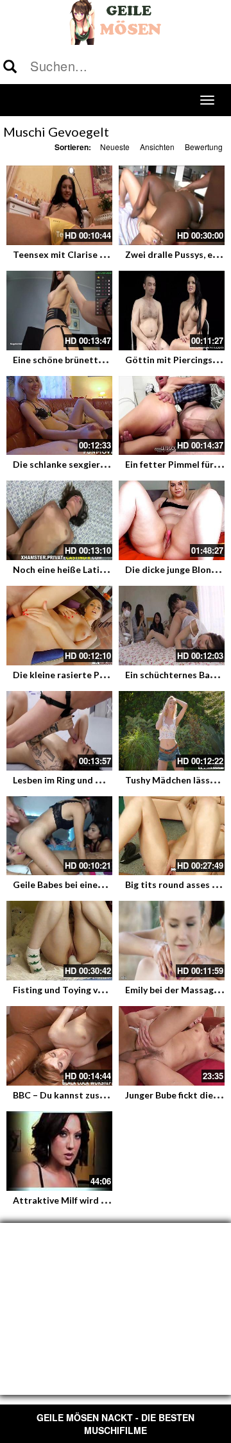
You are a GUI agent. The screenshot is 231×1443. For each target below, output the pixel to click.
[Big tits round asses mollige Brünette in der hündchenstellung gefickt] (172, 836)
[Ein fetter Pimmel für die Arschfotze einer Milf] (172, 416)
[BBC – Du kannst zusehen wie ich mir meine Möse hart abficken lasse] (59, 1046)
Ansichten (157, 146)
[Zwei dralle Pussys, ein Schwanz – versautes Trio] (172, 205)
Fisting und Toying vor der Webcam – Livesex (108, 989)
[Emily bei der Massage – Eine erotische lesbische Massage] (172, 940)
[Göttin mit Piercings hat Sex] (172, 310)
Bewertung (204, 146)
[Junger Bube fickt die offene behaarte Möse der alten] (172, 1046)
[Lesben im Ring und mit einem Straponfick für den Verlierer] (59, 731)
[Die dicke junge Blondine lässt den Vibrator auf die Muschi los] (172, 520)
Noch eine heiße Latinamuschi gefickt (92, 569)
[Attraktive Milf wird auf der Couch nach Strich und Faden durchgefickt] (59, 1151)
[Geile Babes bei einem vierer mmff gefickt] (59, 836)
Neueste (115, 146)
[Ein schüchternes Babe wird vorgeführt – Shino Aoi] (172, 625)
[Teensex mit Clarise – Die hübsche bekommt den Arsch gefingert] (59, 205)
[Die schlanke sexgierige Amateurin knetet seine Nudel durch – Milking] (59, 416)
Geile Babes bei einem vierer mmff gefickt (100, 884)
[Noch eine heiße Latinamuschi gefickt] (59, 520)
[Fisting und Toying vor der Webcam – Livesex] (59, 940)
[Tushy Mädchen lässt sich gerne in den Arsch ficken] (172, 731)
